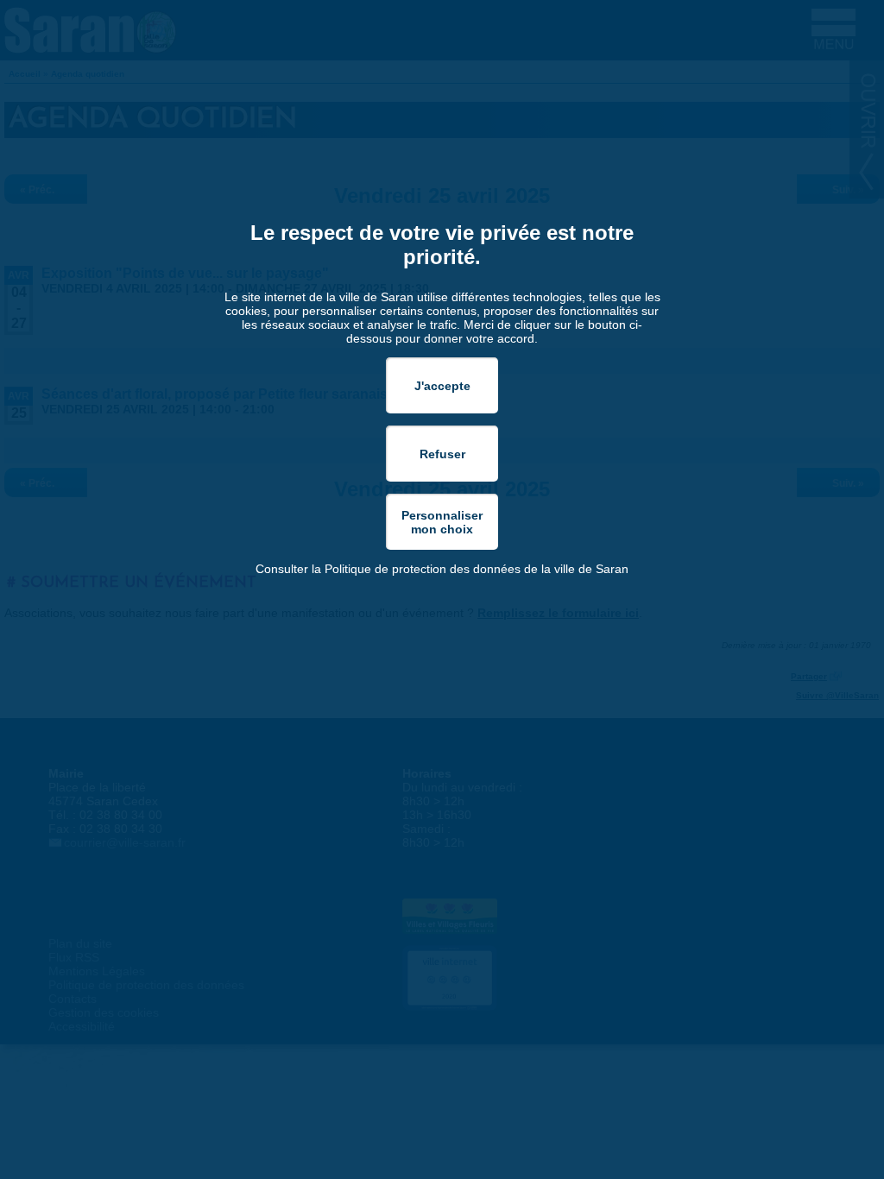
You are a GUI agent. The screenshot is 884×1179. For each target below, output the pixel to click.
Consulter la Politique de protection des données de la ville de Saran (442, 569)
